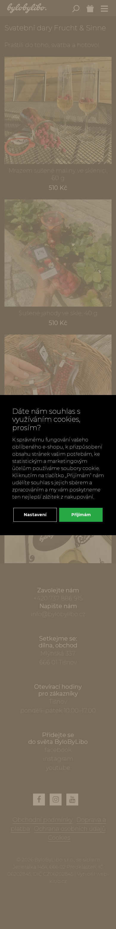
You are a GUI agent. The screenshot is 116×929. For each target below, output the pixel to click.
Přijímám (81, 514)
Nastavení (35, 514)
